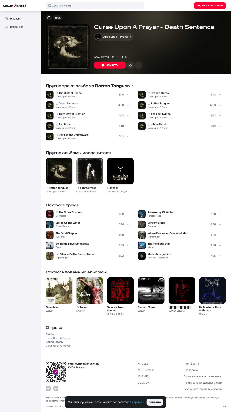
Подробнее (137, 402)
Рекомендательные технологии (203, 389)
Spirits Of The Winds (68, 223)
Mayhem (203, 314)
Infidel (114, 188)
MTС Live (143, 364)
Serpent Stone (156, 223)
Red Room (65, 124)
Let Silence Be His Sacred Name (75, 254)
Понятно (155, 402)
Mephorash (61, 216)
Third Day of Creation (72, 114)
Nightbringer (62, 257)
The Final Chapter (66, 233)
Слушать (112, 65)
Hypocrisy (60, 236)
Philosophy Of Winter (161, 212)
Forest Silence (62, 226)
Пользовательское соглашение (202, 376)
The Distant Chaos (70, 93)
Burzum (49, 311)
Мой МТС (143, 376)
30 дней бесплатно (210, 5)
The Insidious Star (159, 244)
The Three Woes (86, 188)
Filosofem (52, 307)
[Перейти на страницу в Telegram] (48, 388)
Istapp (151, 247)
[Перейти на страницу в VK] (55, 388)
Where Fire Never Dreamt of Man (168, 233)
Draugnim (152, 226)
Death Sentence (68, 103)
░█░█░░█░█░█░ (179, 307)
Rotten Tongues (160, 103)
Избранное (16, 27)
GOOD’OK (143, 383)
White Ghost (158, 124)
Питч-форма (191, 364)
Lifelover (80, 311)
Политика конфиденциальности (203, 383)
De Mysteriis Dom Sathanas (210, 309)
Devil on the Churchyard (74, 135)
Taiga (58, 247)
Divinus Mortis (160, 93)
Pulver (83, 307)
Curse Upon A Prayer (66, 96)
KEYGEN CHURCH (115, 314)
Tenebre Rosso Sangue (116, 309)
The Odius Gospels (70, 212)
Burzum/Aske (146, 307)
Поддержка (191, 370)
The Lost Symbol (161, 114)
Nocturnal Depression (158, 257)
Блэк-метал (101, 57)
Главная (15, 19)
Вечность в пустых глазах (72, 244)
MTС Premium (146, 370)
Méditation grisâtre (159, 254)
